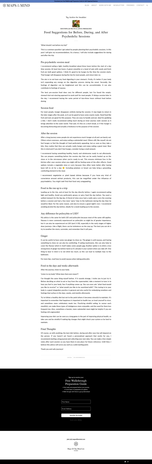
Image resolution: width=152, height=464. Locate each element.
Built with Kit (76, 420)
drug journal (62, 339)
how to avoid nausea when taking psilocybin (73, 259)
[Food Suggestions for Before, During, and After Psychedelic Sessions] (76, 23)
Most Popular (65, 29)
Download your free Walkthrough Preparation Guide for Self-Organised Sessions (76, 1)
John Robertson (80, 357)
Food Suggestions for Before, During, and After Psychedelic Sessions (76, 34)
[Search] (147, 5)
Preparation (87, 29)
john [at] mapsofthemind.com (76, 439)
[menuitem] (87, 5)
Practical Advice (77, 29)
